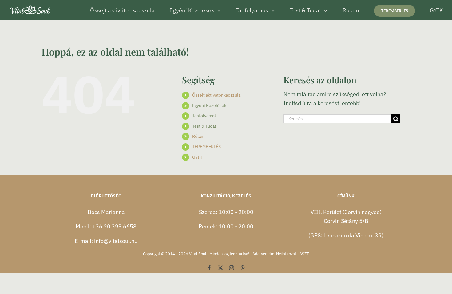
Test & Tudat (204, 126)
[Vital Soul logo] (30, 5)
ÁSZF (304, 253)
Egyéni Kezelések (209, 105)
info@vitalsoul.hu (115, 240)
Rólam (198, 136)
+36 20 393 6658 (114, 226)
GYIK (197, 157)
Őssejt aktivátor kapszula (216, 95)
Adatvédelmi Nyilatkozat (274, 253)
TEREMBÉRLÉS (206, 146)
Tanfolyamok (204, 115)
